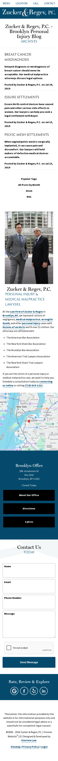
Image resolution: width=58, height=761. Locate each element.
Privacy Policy (30, 747)
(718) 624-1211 (34, 385)
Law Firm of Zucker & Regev (26, 311)
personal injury (31, 323)
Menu (6, 3)
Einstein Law (29, 740)
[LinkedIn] (44, 691)
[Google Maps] (14, 691)
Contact (49, 3)
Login (44, 747)
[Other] (34, 691)
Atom (29, 191)
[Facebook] (24, 691)
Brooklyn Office (29, 465)
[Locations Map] (29, 421)
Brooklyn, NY (10, 315)
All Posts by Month (29, 185)
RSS (29, 197)
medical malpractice (28, 319)
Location (22, 3)
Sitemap (15, 747)
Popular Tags (29, 179)
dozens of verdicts (14, 327)
